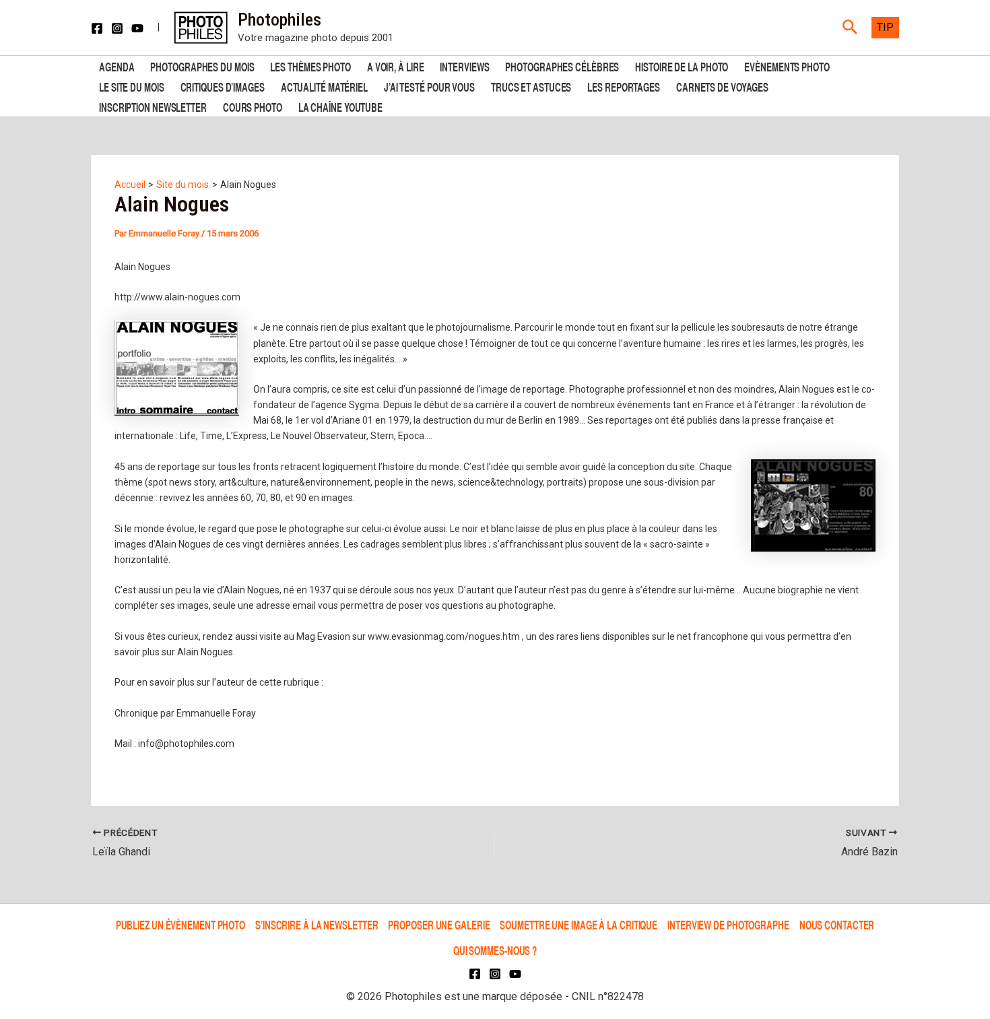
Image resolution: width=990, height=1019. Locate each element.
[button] (850, 27)
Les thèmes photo (310, 66)
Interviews (464, 66)
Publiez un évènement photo (180, 924)
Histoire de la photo (681, 66)
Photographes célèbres (562, 66)
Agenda (116, 66)
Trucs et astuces (531, 86)
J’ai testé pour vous (429, 86)
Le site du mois (131, 86)
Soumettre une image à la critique (578, 924)
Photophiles (279, 19)
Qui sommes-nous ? (495, 950)
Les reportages (623, 86)
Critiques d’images (222, 86)
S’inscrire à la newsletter (316, 924)
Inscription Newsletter (153, 106)
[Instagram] (117, 28)
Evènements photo (786, 66)
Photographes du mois (202, 66)
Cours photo (252, 106)
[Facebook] (97, 28)
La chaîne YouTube (340, 106)
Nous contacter (837, 924)
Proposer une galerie (439, 924)
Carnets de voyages (722, 86)
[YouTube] (137, 28)
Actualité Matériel (324, 86)
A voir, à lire (395, 66)
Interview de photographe (728, 924)
